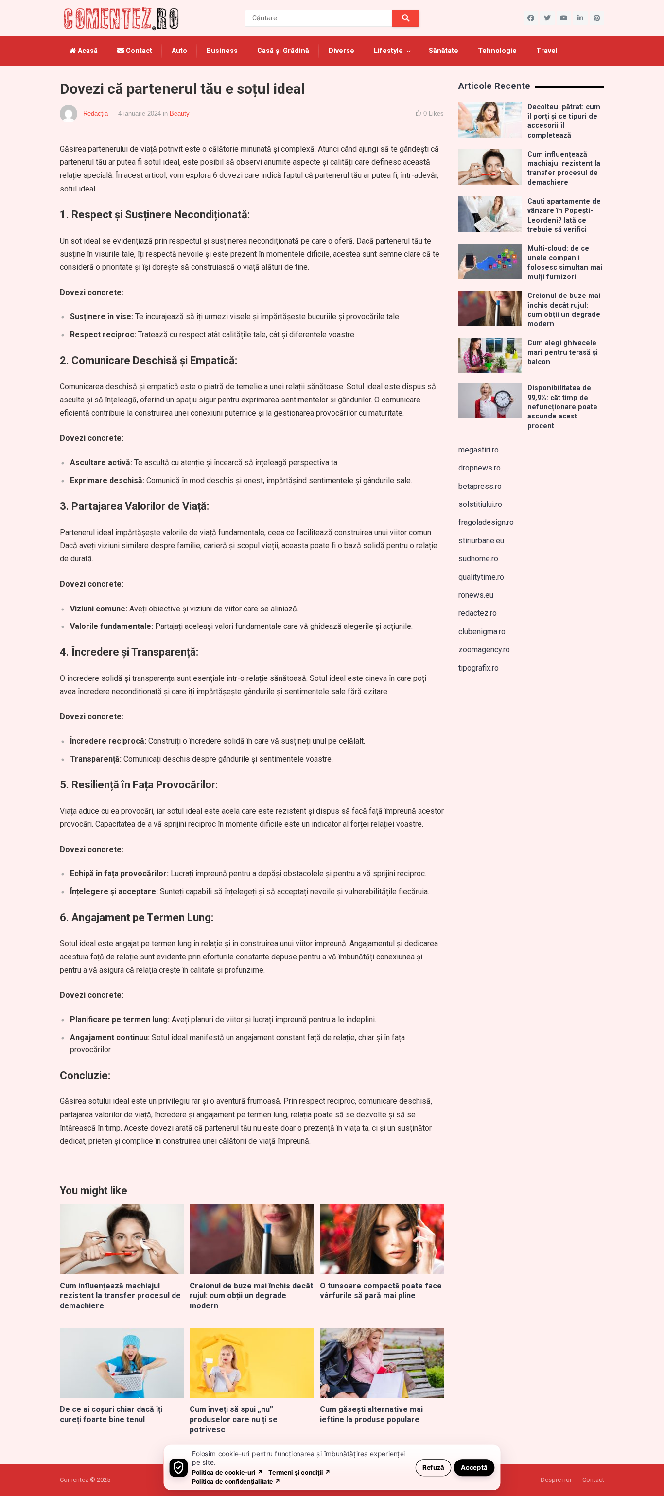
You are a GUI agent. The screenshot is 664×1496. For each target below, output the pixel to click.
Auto (179, 51)
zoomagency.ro (484, 649)
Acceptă (474, 1467)
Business (222, 51)
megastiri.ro (478, 449)
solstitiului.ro (480, 504)
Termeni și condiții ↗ (299, 1472)
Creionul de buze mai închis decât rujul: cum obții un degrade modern (251, 1296)
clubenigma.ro (482, 631)
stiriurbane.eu (481, 540)
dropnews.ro (479, 467)
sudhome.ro (478, 558)
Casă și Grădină (283, 51)
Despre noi (556, 1479)
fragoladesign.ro (486, 522)
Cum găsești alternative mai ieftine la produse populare (371, 1414)
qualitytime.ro (481, 577)
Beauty (180, 113)
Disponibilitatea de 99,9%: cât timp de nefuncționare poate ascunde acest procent (562, 407)
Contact (138, 51)
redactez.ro (477, 613)
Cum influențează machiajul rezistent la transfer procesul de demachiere (120, 1296)
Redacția (95, 113)
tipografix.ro (478, 668)
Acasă (87, 51)
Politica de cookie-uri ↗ (227, 1472)
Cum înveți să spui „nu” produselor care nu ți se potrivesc (234, 1419)
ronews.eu (475, 595)
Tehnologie (497, 51)
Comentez (74, 1479)
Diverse (341, 51)
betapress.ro (480, 486)
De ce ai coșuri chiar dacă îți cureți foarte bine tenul (111, 1414)
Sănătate (443, 51)
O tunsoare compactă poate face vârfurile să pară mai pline (381, 1291)
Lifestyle (388, 51)
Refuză (433, 1467)
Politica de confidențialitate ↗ (236, 1481)
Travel (547, 51)
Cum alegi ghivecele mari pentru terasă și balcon (562, 352)
